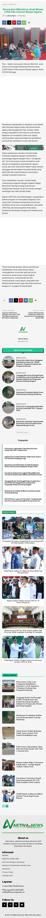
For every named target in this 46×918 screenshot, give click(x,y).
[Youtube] (22, 904)
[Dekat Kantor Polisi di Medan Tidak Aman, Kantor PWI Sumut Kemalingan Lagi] (8, 733)
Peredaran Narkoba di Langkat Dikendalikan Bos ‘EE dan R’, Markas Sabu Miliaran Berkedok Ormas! (23, 474)
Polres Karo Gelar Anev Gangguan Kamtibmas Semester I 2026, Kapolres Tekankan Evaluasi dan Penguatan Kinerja (29, 363)
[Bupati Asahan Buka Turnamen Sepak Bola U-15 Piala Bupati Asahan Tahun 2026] (8, 764)
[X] (9, 22)
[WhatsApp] (24, 22)
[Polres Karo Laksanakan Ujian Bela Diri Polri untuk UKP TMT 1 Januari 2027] (8, 407)
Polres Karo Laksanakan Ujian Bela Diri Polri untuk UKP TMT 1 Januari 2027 (29, 408)
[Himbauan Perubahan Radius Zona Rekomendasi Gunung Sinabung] (8, 392)
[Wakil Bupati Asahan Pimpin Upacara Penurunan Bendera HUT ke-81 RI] (23, 647)
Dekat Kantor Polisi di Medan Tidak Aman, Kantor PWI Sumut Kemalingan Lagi (23, 457)
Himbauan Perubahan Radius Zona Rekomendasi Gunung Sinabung (29, 393)
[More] (29, 22)
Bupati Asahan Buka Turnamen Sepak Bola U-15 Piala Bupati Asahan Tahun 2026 (29, 764)
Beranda (4, 4)
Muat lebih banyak (22, 432)
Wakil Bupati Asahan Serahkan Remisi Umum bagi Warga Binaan (23, 572)
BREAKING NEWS (21, 358)
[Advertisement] (23, 99)
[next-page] (7, 806)
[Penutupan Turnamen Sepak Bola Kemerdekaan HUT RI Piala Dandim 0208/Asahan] (23, 528)
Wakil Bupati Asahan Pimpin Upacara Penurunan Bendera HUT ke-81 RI (23, 661)
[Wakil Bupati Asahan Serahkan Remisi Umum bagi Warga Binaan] (23, 558)
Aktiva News (11, 15)
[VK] (19, 22)
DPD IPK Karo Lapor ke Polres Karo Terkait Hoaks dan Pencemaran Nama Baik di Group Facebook (23, 500)
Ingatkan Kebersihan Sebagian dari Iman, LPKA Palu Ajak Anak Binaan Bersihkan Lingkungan (11, 315)
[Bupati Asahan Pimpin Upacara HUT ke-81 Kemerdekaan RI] (23, 587)
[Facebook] (4, 22)
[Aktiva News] (4, 15)
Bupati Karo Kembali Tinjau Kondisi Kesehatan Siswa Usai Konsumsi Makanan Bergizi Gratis (29, 423)
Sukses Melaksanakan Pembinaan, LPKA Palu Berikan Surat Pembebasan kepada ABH (34, 315)
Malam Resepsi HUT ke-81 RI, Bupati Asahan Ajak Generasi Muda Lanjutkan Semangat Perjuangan (23, 631)
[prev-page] (3, 806)
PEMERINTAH (12, 4)
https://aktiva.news (23, 341)
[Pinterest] (14, 22)
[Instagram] (10, 904)
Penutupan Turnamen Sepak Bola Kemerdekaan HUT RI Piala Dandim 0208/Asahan (23, 542)
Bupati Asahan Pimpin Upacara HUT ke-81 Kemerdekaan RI (23, 602)
